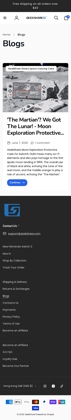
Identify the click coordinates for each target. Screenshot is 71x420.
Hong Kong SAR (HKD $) (18, 386)
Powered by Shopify (45, 414)
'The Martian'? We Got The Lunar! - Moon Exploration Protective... (35, 126)
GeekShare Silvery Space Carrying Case (31, 68)
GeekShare (30, 414)
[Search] (56, 18)
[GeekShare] (12, 216)
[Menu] (5, 18)
